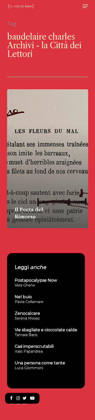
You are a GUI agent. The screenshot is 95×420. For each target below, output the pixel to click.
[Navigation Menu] (85, 6)
